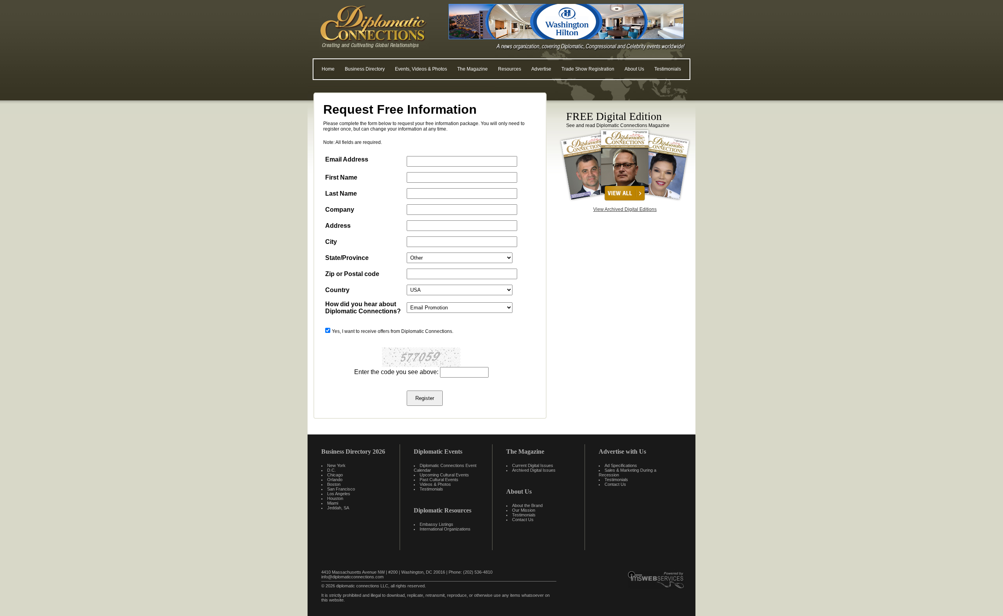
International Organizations (445, 529)
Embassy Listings (436, 524)
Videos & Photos (435, 484)
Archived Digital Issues (534, 470)
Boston (333, 484)
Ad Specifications (621, 465)
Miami (332, 503)
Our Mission (523, 510)
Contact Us (523, 519)
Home (328, 69)
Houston (335, 498)
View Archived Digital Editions (625, 209)
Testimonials (667, 69)
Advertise (541, 69)
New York (336, 465)
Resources (509, 69)
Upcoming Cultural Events (444, 474)
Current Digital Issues (532, 465)
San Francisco (341, 489)
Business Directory (365, 69)
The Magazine (472, 69)
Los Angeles (338, 493)
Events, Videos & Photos (421, 69)
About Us (634, 69)
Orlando (334, 479)
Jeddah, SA (338, 507)
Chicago (335, 474)
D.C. (331, 470)
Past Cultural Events (439, 479)
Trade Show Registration (587, 69)
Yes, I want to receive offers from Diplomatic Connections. (392, 331)
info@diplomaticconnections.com (352, 576)
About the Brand (527, 505)
